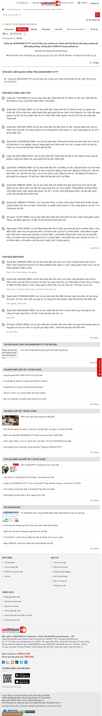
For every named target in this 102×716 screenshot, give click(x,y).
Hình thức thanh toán (12, 601)
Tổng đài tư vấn (59, 586)
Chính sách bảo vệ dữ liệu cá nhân (18, 615)
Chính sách (22, 303)
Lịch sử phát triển (11, 567)
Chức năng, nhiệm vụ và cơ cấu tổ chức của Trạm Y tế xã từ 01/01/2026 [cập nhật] (37, 441)
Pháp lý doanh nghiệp (62, 572)
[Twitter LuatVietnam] (21, 663)
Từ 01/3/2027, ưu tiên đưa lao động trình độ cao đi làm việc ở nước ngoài (33, 537)
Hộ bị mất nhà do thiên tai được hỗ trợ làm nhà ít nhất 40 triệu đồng (30, 525)
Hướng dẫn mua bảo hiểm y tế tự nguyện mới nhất (24, 495)
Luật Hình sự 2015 (53, 706)
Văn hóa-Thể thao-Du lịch (46, 289)
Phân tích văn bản (60, 567)
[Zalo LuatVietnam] (7, 663)
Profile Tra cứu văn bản (13, 572)
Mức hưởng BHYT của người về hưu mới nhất (40, 465)
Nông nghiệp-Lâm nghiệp (27, 272)
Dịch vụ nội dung (60, 581)
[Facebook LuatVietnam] (3, 663)
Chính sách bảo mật (12, 611)
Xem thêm (94, 248)
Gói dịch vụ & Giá (66, 3)
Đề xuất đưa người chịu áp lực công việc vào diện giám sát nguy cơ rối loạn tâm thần (38, 429)
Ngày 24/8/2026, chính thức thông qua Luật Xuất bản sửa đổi (28, 543)
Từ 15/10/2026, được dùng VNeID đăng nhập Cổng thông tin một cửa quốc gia (52, 513)
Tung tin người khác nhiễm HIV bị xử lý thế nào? (23, 375)
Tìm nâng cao (94, 20)
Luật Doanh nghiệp (26, 706)
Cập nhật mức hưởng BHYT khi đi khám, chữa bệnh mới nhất (28, 477)
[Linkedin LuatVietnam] (25, 663)
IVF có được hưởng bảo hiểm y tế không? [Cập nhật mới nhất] (28, 489)
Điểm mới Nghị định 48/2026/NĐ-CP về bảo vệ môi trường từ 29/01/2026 (33, 435)
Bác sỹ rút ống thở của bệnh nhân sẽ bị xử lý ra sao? (25, 399)
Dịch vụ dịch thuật (60, 576)
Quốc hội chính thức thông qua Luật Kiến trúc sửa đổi (25, 531)
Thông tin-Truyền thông (26, 289)
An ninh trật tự (12, 332)
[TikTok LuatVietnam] (16, 663)
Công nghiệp (11, 303)
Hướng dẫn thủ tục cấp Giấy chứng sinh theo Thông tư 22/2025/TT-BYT (32, 447)
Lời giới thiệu (9, 562)
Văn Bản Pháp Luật (9, 706)
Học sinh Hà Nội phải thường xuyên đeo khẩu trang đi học (44, 350)
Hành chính (11, 272)
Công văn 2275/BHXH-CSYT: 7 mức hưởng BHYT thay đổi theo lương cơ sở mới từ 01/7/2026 (42, 483)
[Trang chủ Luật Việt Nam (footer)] (51, 629)
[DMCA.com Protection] (27, 713)
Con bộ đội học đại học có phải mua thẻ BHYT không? (25, 381)
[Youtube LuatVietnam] (12, 663)
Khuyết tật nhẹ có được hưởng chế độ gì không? (23, 387)
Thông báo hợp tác (11, 620)
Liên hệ (7, 576)
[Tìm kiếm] (97, 14)
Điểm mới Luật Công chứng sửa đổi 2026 (37, 417)
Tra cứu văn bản (59, 562)
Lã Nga (95, 63)
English (84, 3)
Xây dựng (10, 318)
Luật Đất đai (40, 706)
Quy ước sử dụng (11, 606)
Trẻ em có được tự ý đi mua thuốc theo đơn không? (24, 393)
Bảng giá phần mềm (12, 597)
